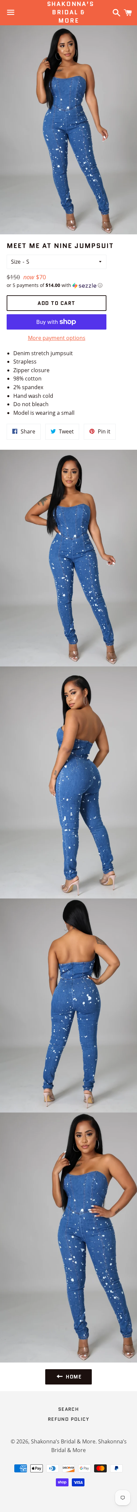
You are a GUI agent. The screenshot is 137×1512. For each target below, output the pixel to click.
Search (68, 1409)
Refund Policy (68, 1419)
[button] (56, 285)
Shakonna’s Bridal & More (68, 12)
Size (16, 261)
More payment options (56, 338)
